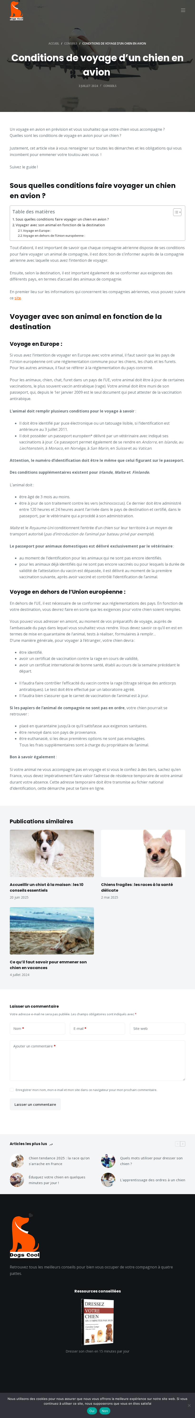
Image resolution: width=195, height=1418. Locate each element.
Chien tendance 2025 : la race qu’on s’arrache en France (59, 1161)
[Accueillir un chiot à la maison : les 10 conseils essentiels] (52, 853)
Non (105, 1411)
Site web (140, 1028)
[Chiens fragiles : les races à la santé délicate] (143, 853)
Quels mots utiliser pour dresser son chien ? (151, 1161)
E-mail (79, 1028)
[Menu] (183, 10)
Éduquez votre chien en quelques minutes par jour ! (57, 1180)
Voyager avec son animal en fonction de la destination (60, 225)
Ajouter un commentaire (34, 1046)
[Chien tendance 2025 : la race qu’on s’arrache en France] (17, 1161)
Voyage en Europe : (37, 230)
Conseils (110, 86)
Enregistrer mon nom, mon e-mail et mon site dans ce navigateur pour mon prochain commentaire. (86, 1090)
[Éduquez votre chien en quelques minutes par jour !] (17, 1180)
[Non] (189, 1405)
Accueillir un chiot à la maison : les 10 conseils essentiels (46, 887)
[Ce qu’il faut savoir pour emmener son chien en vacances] (52, 931)
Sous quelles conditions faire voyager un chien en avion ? (63, 219)
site (18, 298)
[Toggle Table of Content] (175, 212)
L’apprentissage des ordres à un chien (152, 1179)
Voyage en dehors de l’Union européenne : (54, 235)
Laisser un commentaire (35, 1104)
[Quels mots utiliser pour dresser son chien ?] (108, 1161)
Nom (18, 1028)
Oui (92, 1411)
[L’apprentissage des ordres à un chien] (108, 1180)
